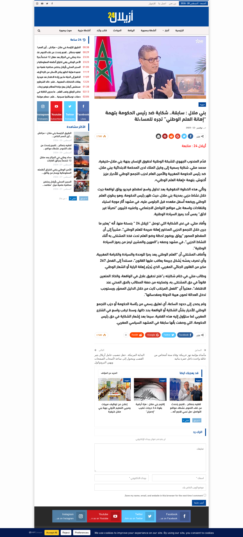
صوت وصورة (65, 30)
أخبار (167, 30)
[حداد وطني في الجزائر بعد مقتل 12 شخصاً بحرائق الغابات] (81, 161)
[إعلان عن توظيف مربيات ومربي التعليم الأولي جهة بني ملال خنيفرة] (114, 389)
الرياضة (131, 30)
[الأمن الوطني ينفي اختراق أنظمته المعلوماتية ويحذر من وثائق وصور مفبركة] (81, 174)
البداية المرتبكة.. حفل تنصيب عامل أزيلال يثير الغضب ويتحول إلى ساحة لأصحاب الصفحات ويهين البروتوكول (119, 358)
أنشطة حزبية (84, 30)
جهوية (202, 104)
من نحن (172, 3)
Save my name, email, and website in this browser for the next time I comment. (163, 495)
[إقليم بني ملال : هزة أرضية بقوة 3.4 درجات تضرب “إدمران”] (150, 389)
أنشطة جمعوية (148, 30)
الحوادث (117, 30)
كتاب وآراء (102, 30)
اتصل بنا (162, 3)
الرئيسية (179, 30)
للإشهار (152, 3)
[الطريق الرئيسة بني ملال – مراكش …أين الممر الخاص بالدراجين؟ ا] (81, 137)
